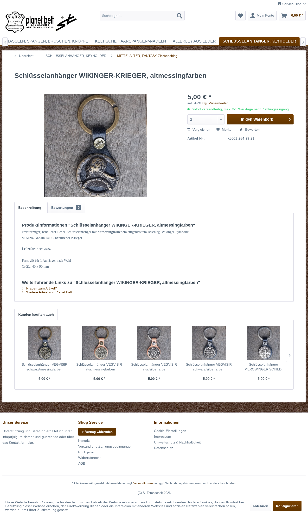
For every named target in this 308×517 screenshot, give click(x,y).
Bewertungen (65, 207)
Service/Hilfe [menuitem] (291, 4)
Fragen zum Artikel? (41, 288)
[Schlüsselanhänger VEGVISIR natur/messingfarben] (99, 343)
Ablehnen (260, 506)
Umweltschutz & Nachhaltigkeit (177, 442)
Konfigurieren (287, 506)
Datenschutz (163, 448)
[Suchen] (179, 15)
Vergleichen (201, 129)
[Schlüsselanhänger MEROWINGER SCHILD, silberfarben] (263, 343)
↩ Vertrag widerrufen (97, 432)
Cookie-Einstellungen (170, 431)
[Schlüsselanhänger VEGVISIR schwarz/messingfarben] (44, 343)
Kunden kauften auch (36, 314)
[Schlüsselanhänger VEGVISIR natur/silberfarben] (154, 343)
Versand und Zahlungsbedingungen (105, 446)
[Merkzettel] (240, 15)
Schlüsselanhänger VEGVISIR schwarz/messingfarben (44, 367)
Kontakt (84, 441)
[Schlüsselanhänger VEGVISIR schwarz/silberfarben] (209, 343)
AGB (81, 463)
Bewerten (252, 129)
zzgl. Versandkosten (215, 103)
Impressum (162, 436)
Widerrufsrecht (89, 458)
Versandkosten (143, 483)
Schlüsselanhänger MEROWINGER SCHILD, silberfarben (263, 367)
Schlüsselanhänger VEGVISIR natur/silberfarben (154, 367)
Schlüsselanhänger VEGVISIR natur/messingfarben (99, 367)
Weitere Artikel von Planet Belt (48, 292)
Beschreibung (29, 207)
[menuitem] (142, 15)
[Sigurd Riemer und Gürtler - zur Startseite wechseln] (41, 23)
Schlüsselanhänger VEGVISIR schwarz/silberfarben (209, 367)
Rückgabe (86, 452)
